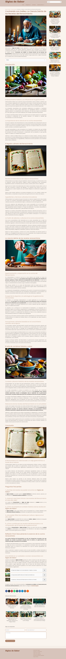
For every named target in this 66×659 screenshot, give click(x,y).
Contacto (34, 4)
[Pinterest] (12, 591)
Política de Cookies (36, 652)
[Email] (25, 591)
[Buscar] (60, 2)
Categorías (28, 4)
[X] (9, 591)
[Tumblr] (17, 591)
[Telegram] (22, 591)
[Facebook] (6, 591)
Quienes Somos (40, 4)
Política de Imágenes (37, 654)
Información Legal (36, 650)
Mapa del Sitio (35, 656)
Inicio (23, 4)
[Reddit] (28, 591)
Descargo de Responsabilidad (38, 655)
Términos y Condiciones (37, 651)
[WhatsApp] (14, 591)
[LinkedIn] (20, 591)
